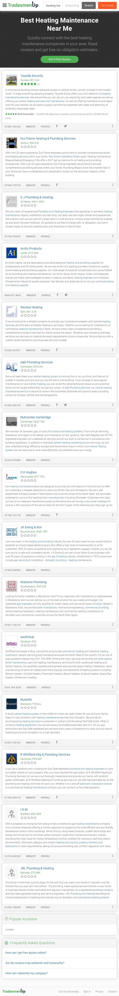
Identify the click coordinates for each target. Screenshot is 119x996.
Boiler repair (80, 156)
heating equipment (26, 725)
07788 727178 (13, 515)
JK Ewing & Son (31, 527)
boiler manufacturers (53, 497)
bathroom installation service (96, 783)
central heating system (45, 376)
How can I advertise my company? (26, 973)
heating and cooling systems (72, 842)
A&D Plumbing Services (36, 362)
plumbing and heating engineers (87, 768)
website (30, 126)
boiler (107, 152)
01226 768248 (13, 907)
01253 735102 (13, 742)
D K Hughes (28, 472)
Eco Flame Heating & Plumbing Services (48, 138)
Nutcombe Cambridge (35, 417)
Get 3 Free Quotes (59, 59)
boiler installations (47, 607)
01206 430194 (13, 405)
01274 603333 (13, 856)
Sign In (87, 991)
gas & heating (59, 556)
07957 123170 (13, 625)
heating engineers (83, 277)
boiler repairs (105, 658)
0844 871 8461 (13, 295)
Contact (112, 991)
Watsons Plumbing (33, 582)
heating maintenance (30, 328)
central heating (37, 383)
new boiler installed (95, 501)
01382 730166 (13, 126)
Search (88, 5)
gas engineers (24, 603)
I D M (23, 809)
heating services (19, 156)
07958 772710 (13, 185)
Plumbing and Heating (82, 893)
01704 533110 (13, 797)
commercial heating (73, 651)
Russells (26, 699)
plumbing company (102, 890)
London (9, 929)
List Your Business (69, 991)
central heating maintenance (69, 442)
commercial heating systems (93, 897)
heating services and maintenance (45, 101)
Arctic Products (31, 248)
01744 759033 (13, 236)
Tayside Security (31, 76)
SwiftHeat (27, 637)
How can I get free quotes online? (25, 952)
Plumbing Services (80, 387)
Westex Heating (31, 307)
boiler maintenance (15, 662)
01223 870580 (13, 460)
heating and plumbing (78, 262)
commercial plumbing (97, 607)
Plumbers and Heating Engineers (56, 211)
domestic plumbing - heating (61, 560)
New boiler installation (61, 156)
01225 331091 (13, 350)
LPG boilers (53, 431)
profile (45, 126)
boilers (98, 603)
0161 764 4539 (13, 687)
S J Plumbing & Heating (36, 197)
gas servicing (21, 560)
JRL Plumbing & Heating (37, 868)
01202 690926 (13, 570)
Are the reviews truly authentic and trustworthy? (34, 963)
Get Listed (107, 5)
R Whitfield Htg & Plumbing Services (45, 754)
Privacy (99, 991)
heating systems (74, 431)
